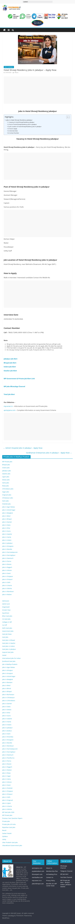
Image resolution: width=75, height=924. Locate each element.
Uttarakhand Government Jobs (12, 845)
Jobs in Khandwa (7, 737)
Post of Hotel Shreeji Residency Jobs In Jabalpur (23, 124)
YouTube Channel (66, 877)
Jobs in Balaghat (7, 513)
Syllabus (5, 836)
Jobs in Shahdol (7, 788)
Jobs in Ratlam (7, 594)
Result (4, 830)
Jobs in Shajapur (7, 576)
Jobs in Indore (6, 540)
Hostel (4, 655)
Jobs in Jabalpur (9, 67)
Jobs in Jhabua (7, 731)
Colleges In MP (7, 622)
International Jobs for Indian (11, 658)
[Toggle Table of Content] (67, 117)
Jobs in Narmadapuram (10, 552)
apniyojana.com (9, 410)
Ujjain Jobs (5, 477)
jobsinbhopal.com (38, 884)
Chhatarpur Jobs (7, 498)
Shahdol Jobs (6, 504)
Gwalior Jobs (6, 474)
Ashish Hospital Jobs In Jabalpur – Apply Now (22, 448)
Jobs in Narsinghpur (8, 555)
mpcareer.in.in (37, 880)
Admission (5, 601)
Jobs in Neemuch (7, 558)
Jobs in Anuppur (7, 673)
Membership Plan (52, 871)
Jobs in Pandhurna (8, 758)
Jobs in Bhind (6, 688)
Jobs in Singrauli (7, 800)
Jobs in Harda (6, 537)
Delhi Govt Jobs (7, 628)
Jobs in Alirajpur (7, 670)
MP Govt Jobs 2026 (8, 812)
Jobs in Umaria (7, 585)
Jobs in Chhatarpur (8, 697)
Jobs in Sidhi (6, 582)
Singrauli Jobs (6, 495)
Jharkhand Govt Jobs (8, 661)
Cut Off (4, 625)
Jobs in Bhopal (7, 519)
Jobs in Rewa (6, 773)
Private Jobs (6, 821)
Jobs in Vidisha (7, 588)
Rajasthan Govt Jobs (8, 827)
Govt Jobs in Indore (8, 646)
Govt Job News (7, 634)
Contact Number (14, 133)
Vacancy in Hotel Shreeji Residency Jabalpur (21, 122)
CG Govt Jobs (6, 619)
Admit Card (6, 604)
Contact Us (49, 877)
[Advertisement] (37, 90)
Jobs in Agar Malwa (8, 507)
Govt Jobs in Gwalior (8, 643)
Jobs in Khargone (7, 546)
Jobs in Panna (6, 561)
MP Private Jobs (7, 462)
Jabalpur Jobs (6, 471)
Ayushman (5, 613)
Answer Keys (6, 610)
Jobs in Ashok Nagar (8, 510)
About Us (49, 868)
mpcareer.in (8, 406)
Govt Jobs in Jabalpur (9, 649)
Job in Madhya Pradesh (9, 664)
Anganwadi (6, 607)
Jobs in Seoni (6, 573)
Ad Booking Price (51, 874)
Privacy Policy (50, 880)
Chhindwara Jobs (7, 489)
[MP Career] (4, 30)
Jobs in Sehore (7, 570)
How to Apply (13, 129)
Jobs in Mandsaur (8, 591)
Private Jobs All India (9, 824)
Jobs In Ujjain (6, 803)
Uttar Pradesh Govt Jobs (10, 842)
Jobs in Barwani (7, 682)
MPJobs (16, 72)
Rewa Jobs (5, 486)
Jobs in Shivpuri (7, 579)
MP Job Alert (64, 874)
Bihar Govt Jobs (7, 616)
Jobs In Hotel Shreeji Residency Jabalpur (19, 120)
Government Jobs (7, 631)
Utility (4, 839)
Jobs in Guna (6, 531)
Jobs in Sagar (6, 776)
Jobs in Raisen (6, 564)
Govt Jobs (5, 637)
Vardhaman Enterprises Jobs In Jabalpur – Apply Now (49, 453)
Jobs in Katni (6, 734)
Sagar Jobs (5, 492)
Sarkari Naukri (7, 833)
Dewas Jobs (6, 480)
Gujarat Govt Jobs (8, 652)
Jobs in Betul (6, 516)
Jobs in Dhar (6, 528)
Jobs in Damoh (7, 522)
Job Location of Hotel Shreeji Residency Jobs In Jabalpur (25, 126)
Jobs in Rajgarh (7, 567)
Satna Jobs (5, 483)
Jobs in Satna (6, 779)
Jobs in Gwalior (7, 534)
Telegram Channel (66, 871)
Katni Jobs (5, 501)
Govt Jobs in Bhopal (8, 640)
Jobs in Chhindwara (8, 700)
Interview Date (13, 131)
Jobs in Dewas (6, 710)
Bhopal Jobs (6, 465)
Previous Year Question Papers (12, 818)
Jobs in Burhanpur (8, 694)
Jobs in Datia (6, 525)
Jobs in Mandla (7, 549)
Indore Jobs (6, 468)
